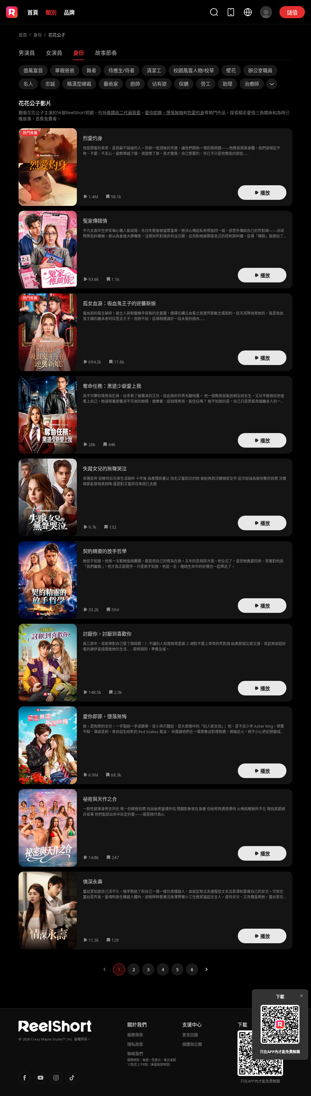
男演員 (27, 52)
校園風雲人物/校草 (193, 70)
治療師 (251, 83)
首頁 (32, 12)
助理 (227, 83)
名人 (28, 83)
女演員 (54, 52)
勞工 (205, 83)
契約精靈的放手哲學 (105, 551)
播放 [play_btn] (265, 192)
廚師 (135, 83)
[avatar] (266, 12)
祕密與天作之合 (100, 799)
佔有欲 (159, 83)
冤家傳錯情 (95, 220)
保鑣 (184, 83)
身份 (37, 35)
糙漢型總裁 (79, 83)
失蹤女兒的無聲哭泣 (105, 468)
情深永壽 (92, 881)
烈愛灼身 (195, 112)
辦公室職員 (260, 70)
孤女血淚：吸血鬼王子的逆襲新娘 (119, 303)
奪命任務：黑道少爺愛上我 (112, 386)
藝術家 (111, 83)
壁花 (231, 70)
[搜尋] (214, 12)
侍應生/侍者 (121, 70)
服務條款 (135, 1034)
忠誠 (50, 83)
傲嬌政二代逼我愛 (124, 112)
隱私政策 (135, 1044)
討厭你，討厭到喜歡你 (107, 633)
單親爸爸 (64, 70)
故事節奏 (106, 52)
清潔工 (154, 70)
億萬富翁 (33, 70)
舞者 (91, 70)
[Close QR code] (301, 995)
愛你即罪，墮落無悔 (164, 112)
